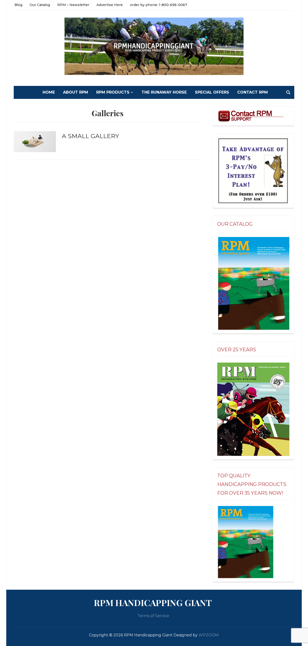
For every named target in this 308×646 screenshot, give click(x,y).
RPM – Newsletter (73, 5)
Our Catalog (40, 5)
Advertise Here (109, 5)
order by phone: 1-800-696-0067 (158, 5)
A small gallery (90, 136)
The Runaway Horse (164, 92)
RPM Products (112, 92)
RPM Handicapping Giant (153, 602)
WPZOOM (209, 635)
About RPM (75, 92)
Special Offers (212, 92)
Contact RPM (252, 92)
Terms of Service (153, 616)
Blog (18, 5)
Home (49, 92)
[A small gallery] (35, 141)
